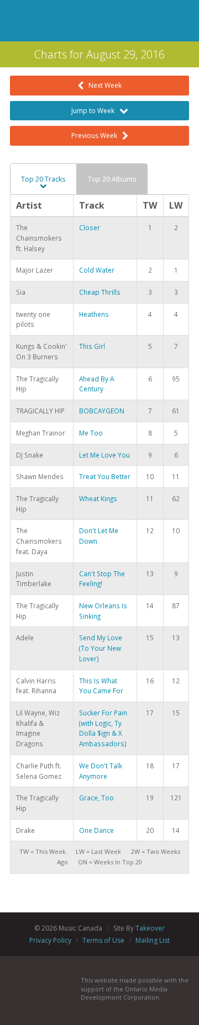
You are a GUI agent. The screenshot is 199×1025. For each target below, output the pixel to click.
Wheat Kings (98, 498)
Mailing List (152, 940)
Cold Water (96, 269)
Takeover (150, 928)
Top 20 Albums (112, 179)
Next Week (102, 85)
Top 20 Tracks (43, 179)
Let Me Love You (104, 454)
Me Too (91, 432)
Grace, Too (96, 797)
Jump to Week (95, 110)
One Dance (96, 830)
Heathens (94, 314)
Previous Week (96, 135)
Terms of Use (103, 940)
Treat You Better (104, 476)
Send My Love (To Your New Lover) (100, 647)
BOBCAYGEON (101, 410)
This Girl (92, 346)
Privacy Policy (50, 940)
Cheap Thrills (100, 292)
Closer (89, 227)
